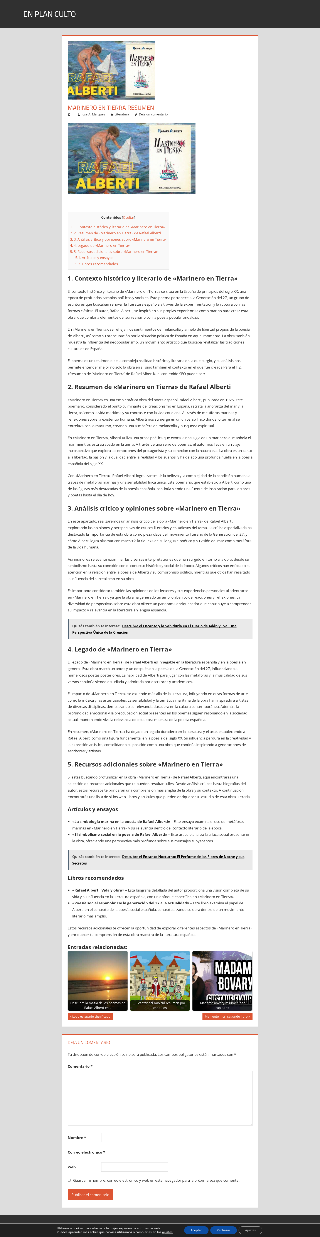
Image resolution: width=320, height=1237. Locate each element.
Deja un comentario (153, 114)
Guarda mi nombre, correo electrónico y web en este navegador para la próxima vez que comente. (156, 1180)
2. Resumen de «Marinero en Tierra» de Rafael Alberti (115, 233)
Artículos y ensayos (94, 257)
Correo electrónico (86, 1152)
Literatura (122, 114)
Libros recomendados (96, 264)
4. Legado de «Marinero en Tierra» (100, 245)
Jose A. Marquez (93, 114)
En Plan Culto (49, 14)
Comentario (80, 1066)
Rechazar (223, 1230)
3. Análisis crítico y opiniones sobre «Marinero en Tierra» (118, 239)
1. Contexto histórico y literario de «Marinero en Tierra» (117, 227)
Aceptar (196, 1230)
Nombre (77, 1137)
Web (72, 1166)
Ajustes (250, 1230)
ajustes (167, 1232)
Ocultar (128, 217)
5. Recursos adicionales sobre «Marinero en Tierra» (114, 251)
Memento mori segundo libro (226, 1017)
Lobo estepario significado (91, 1017)
